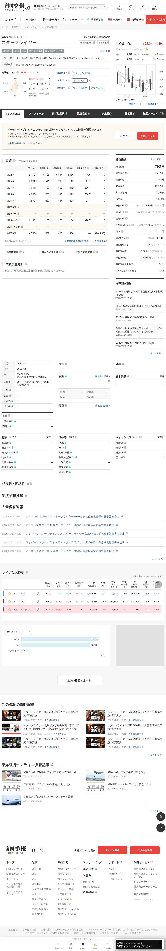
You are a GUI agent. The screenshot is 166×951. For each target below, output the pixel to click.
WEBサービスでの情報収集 (69, 929)
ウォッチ (143, 9)
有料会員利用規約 (108, 932)
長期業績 (82, 113)
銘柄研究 (52, 19)
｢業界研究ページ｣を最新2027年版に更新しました (51, 6)
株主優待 (107, 113)
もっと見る (155, 159)
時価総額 (12, 631)
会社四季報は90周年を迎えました (49, 9)
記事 (32, 19)
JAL (23, 601)
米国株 (116, 19)
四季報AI (136, 19)
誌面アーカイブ (151, 113)
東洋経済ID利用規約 (84, 932)
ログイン (155, 8)
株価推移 (130, 113)
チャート (130, 9)
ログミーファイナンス (55, 733)
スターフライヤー (32, 27)
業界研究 (95, 19)
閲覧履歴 (118, 9)
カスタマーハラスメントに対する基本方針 (47, 932)
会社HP (104, 51)
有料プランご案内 (155, 19)
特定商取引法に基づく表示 (144, 929)
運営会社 (13, 929)
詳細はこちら (148, 136)
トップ (12, 19)
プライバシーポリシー (99, 929)
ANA (23, 593)
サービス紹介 (29, 929)
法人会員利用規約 (132, 932)
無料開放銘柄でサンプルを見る (24, 143)
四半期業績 (58, 113)
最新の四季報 (12, 114)
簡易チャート (135, 104)
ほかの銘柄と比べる (79, 680)
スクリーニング (75, 19)
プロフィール (36, 113)
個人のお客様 (112, 850)
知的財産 (120, 929)
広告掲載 (45, 929)
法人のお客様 (145, 850)
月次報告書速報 (51, 720)
